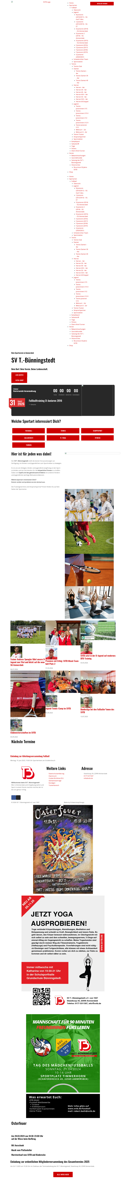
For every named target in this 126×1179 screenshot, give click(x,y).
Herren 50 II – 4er (82, 99)
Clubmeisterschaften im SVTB (23, 732)
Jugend (76, 104)
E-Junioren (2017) (82, 48)
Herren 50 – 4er (81, 97)
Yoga (73, 146)
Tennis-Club (78, 66)
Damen (76, 69)
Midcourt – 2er (81, 130)
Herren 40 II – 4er (82, 94)
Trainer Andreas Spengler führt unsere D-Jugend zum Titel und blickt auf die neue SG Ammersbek (27, 662)
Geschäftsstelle (76, 158)
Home (71, 3)
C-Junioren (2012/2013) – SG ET (81, 24)
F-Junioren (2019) (82, 52)
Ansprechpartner (80, 137)
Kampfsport (75, 141)
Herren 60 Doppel (82, 102)
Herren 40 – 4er (81, 92)
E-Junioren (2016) (82, 45)
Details (33, 404)
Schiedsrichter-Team (81, 59)
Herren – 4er (80, 87)
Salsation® (75, 144)
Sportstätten (78, 62)
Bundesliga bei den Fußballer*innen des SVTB (97, 711)
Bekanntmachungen (78, 156)
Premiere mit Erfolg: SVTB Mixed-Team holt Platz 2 (61, 662)
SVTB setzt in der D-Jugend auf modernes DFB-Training (98, 657)
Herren (76, 85)
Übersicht (77, 10)
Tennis (73, 64)
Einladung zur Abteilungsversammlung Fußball (29, 756)
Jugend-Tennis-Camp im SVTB (58, 708)
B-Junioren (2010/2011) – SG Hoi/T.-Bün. (81, 17)
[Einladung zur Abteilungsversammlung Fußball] (12, 751)
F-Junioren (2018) (82, 50)
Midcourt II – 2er (81, 132)
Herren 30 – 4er (81, 90)
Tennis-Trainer (79, 134)
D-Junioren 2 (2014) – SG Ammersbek (80, 35)
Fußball (74, 8)
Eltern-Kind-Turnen (78, 151)
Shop (71, 172)
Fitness (73, 148)
